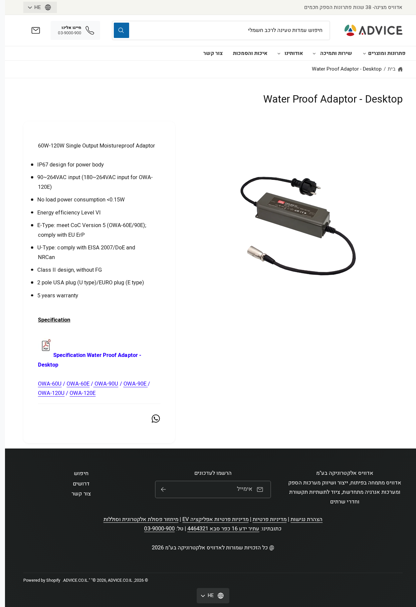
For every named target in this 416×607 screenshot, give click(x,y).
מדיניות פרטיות (270, 519)
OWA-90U (105, 384)
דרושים (81, 484)
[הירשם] (163, 489)
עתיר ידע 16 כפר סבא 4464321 (223, 529)
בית (391, 69)
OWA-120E (83, 393)
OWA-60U (50, 384)
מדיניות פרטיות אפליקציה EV (215, 519)
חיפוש (81, 473)
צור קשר (213, 53)
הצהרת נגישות (306, 519)
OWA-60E (78, 384)
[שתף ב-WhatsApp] (155, 418)
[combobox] (221, 30)
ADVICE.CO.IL (75, 580)
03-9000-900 (159, 529)
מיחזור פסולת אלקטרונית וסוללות (141, 519)
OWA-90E (135, 384)
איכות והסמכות (250, 53)
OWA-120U (51, 393)
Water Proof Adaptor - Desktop (347, 69)
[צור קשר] (35, 30)
